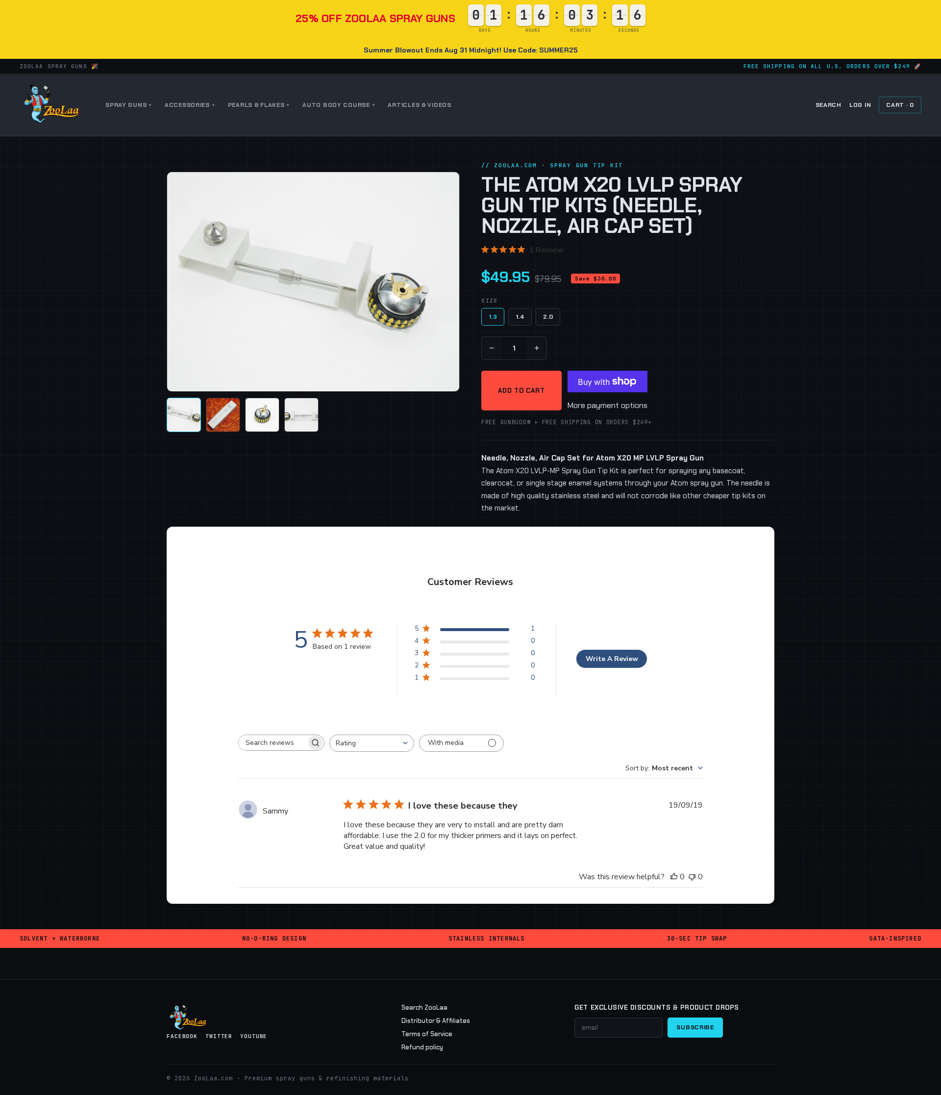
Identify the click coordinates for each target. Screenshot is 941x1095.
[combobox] (371, 743)
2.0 (548, 317)
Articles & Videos (419, 105)
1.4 (520, 317)
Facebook (182, 1036)
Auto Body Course (338, 105)
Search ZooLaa (424, 1007)
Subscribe (695, 1027)
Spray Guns (128, 105)
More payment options (607, 405)
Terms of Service (426, 1034)
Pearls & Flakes (259, 105)
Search (829, 105)
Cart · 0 (900, 105)
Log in (860, 105)
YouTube (253, 1036)
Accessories (190, 105)
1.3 (493, 317)
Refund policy (422, 1047)
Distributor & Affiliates (435, 1021)
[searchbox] (272, 742)
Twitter (218, 1036)
